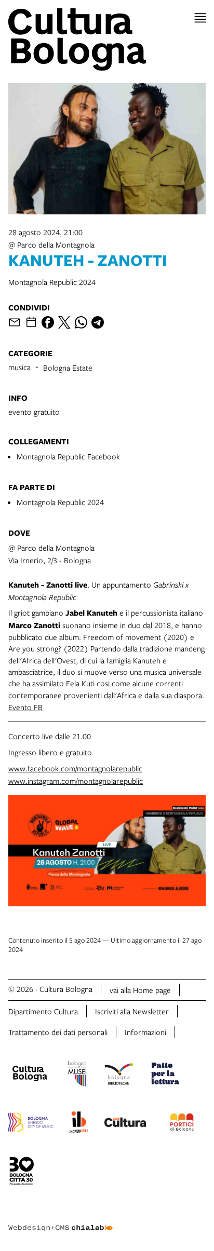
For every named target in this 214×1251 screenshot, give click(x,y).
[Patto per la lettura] (165, 1075)
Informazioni (145, 1032)
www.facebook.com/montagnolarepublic (75, 768)
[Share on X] (64, 322)
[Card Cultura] (125, 1124)
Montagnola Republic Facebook (68, 456)
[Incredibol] (79, 1123)
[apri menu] (200, 18)
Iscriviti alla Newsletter (132, 1011)
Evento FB (25, 707)
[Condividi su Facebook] (48, 322)
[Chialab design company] (61, 1219)
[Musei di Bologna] (77, 1075)
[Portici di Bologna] (182, 1124)
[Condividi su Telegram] (97, 322)
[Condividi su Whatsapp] (81, 322)
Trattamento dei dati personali (58, 1032)
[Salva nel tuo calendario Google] (31, 322)
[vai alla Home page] (107, 39)
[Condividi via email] (14, 322)
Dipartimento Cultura (43, 1011)
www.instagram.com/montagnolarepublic (75, 781)
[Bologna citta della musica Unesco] (30, 1124)
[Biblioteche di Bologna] (119, 1075)
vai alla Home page (140, 990)
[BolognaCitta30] (21, 1173)
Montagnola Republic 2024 (60, 502)
